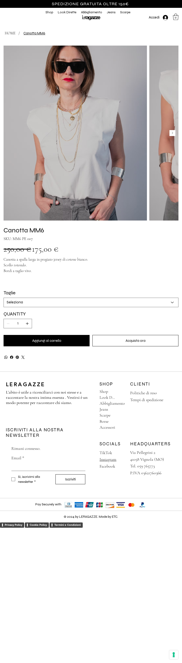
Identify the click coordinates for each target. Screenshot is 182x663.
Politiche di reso (143, 392)
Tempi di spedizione (146, 399)
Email (17, 458)
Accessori (107, 427)
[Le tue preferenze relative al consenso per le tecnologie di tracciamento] (173, 654)
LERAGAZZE (25, 384)
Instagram (108, 459)
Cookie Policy (38, 525)
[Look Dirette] (121, 397)
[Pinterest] (17, 357)
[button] (67, 12)
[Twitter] (23, 357)
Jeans (104, 409)
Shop (104, 391)
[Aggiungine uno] (27, 323)
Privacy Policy (13, 525)
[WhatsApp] (6, 357)
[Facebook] (11, 357)
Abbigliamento (112, 403)
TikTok (106, 452)
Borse (104, 421)
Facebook (107, 466)
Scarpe (105, 415)
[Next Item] (172, 133)
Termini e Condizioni (67, 525)
